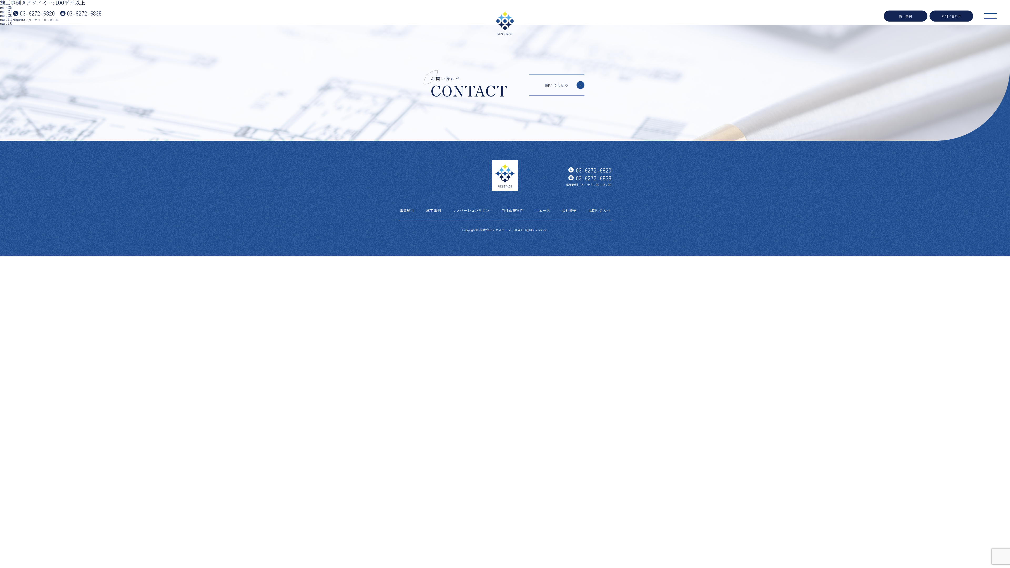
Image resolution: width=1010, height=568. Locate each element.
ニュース (542, 210)
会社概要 (569, 210)
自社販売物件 (512, 210)
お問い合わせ (951, 16)
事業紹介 (407, 210)
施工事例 (905, 16)
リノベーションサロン (471, 210)
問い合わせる (556, 85)
